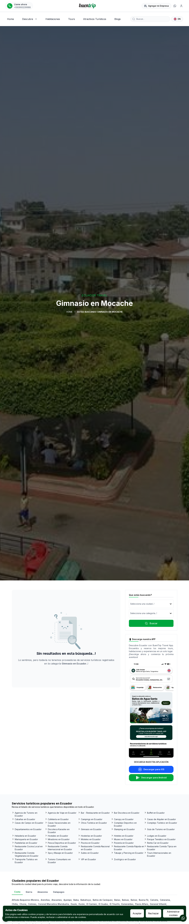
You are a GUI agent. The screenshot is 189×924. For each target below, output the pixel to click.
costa (17, 892)
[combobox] (130, 603)
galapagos (58, 892)
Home (69, 312)
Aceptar (137, 913)
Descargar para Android (154, 777)
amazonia (43, 892)
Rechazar (153, 913)
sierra (29, 892)
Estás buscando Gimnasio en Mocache (100, 312)
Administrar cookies (173, 913)
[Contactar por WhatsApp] (183, 918)
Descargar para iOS (154, 769)
